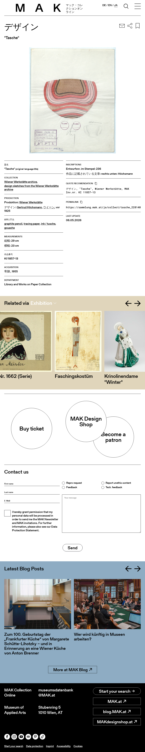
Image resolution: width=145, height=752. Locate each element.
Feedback (71, 487)
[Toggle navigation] (138, 7)
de (104, 5)
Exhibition (41, 303)
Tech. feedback (114, 487)
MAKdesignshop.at (115, 722)
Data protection (34, 746)
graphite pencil (13, 224)
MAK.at (115, 701)
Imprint (50, 746)
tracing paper (32, 224)
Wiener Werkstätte (30, 202)
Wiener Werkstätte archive (20, 182)
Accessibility (64, 746)
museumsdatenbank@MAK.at (55, 692)
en (110, 5)
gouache (9, 228)
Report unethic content (118, 483)
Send (72, 548)
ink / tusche (48, 224)
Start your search (114, 691)
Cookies (78, 746)
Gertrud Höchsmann (29, 207)
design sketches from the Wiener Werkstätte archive (31, 187)
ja (116, 5)
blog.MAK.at (114, 711)
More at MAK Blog (70, 670)
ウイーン (49, 207)
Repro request (74, 483)
